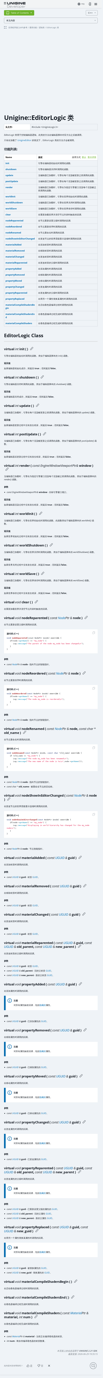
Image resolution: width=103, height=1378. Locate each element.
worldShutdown (14, 202)
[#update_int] (37, 406)
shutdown (10, 169)
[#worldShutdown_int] (51, 545)
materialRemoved (15, 250)
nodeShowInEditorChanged (20, 238)
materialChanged (14, 256)
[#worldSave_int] (42, 574)
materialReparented (16, 262)
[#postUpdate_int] (44, 434)
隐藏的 (42, 1005)
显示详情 (92, 157)
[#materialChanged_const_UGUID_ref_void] (83, 914)
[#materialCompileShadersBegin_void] (75, 1282)
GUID (35, 877)
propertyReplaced (14, 298)
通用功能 (33, 27)
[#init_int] (31, 349)
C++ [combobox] (90, 12)
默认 (84, 157)
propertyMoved (13, 280)
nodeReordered (13, 226)
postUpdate (11, 181)
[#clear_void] (36, 602)
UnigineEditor (24, 140)
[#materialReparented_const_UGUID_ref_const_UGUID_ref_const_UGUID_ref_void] (79, 947)
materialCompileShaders (18, 323)
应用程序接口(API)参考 (17, 27)
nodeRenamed (13, 232)
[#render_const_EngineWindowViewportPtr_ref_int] (7, 470)
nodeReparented (14, 220)
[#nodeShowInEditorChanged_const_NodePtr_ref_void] (8, 799)
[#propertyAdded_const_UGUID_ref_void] (80, 984)
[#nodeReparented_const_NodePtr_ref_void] (86, 618)
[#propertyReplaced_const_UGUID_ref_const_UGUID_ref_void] (36, 1231)
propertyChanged (14, 286)
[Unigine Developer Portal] (14, 4)
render (9, 187)
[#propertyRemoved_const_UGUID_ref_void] (85, 1030)
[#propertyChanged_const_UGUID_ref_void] (84, 1122)
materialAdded (13, 244)
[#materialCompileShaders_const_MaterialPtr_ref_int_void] (36, 1317)
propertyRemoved (15, 274)
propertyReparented (16, 292)
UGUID (60, 857)
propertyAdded (13, 268)
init (7, 163)
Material (76, 1313)
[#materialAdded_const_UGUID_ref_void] (80, 858)
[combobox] (81, 4)
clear (8, 214)
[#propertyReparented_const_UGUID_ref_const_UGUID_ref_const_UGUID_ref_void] (79, 1172)
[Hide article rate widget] (49, 1366)
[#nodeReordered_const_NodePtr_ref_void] (84, 673)
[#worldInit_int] (40, 514)
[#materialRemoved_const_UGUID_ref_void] (84, 886)
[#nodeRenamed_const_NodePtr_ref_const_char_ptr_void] (24, 733)
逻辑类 (42, 27)
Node (61, 618)
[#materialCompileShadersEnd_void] (72, 1297)
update (9, 175)
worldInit (10, 196)
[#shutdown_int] (42, 377)
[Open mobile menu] (96, 4)
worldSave (11, 208)
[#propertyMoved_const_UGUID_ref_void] (81, 1076)
